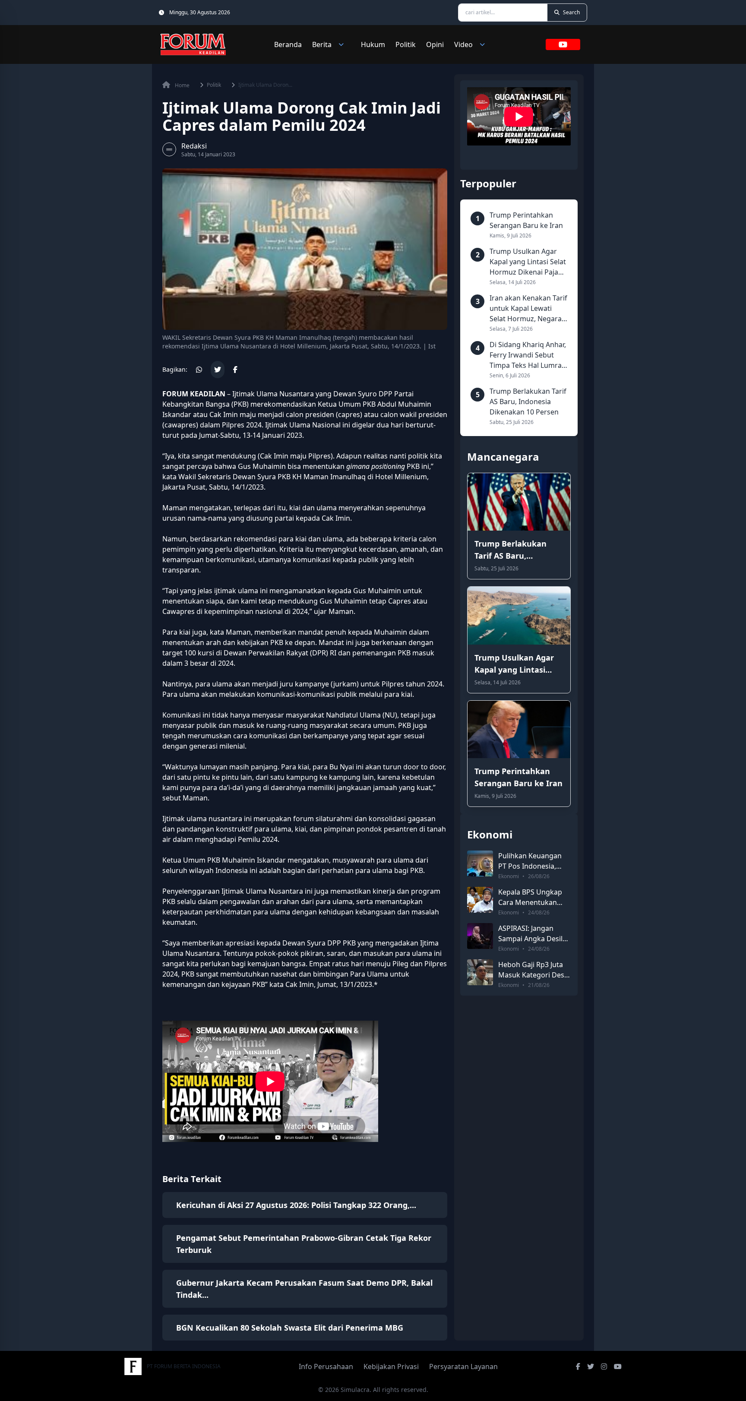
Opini (435, 44)
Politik (405, 44)
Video (463, 44)
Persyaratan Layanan (463, 1366)
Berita (322, 44)
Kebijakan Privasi (391, 1366)
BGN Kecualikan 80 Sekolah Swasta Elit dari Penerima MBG (289, 1327)
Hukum (373, 44)
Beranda (288, 44)
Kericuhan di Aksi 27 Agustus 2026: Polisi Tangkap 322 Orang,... (296, 1205)
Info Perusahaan (326, 1366)
